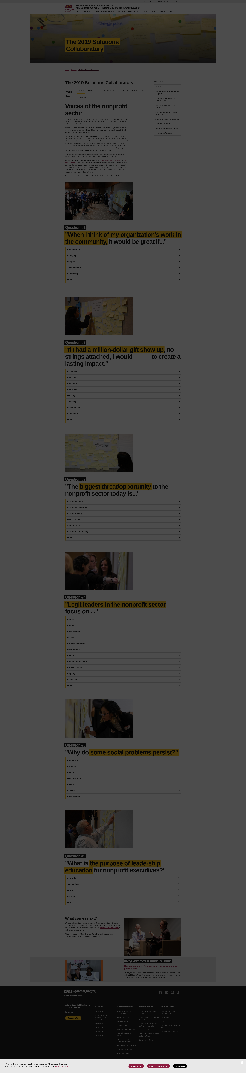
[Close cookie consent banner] (242, 1062)
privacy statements (61, 1066)
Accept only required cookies (158, 1066)
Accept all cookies (136, 1066)
